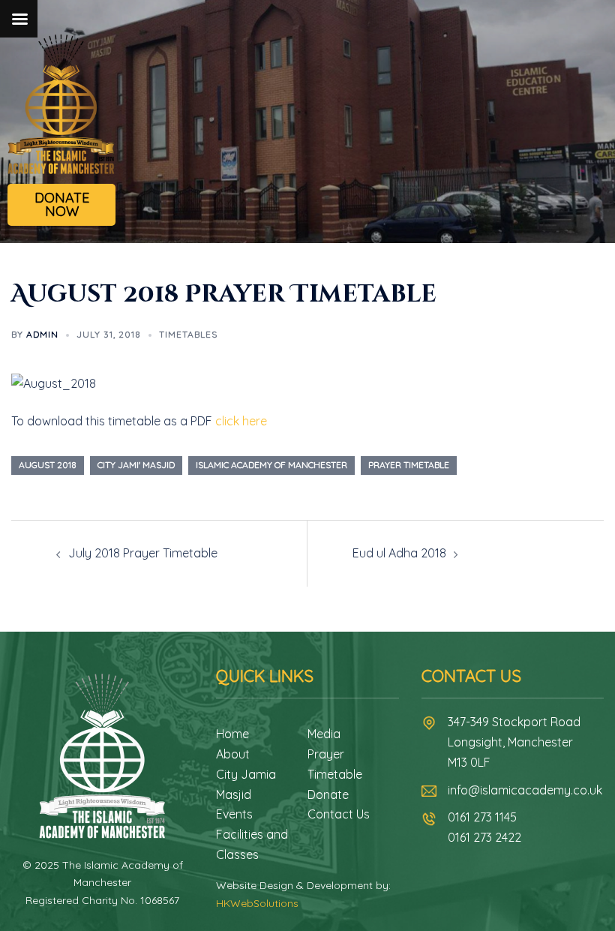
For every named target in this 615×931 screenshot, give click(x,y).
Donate (328, 794)
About (233, 753)
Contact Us (339, 813)
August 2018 (47, 464)
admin (42, 334)
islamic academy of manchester (271, 464)
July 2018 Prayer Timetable (143, 552)
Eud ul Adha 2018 (399, 552)
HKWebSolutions (257, 903)
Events (234, 813)
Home (232, 733)
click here (241, 420)
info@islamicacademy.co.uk (525, 789)
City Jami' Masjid (136, 464)
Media (324, 733)
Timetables (188, 334)
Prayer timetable (408, 464)
